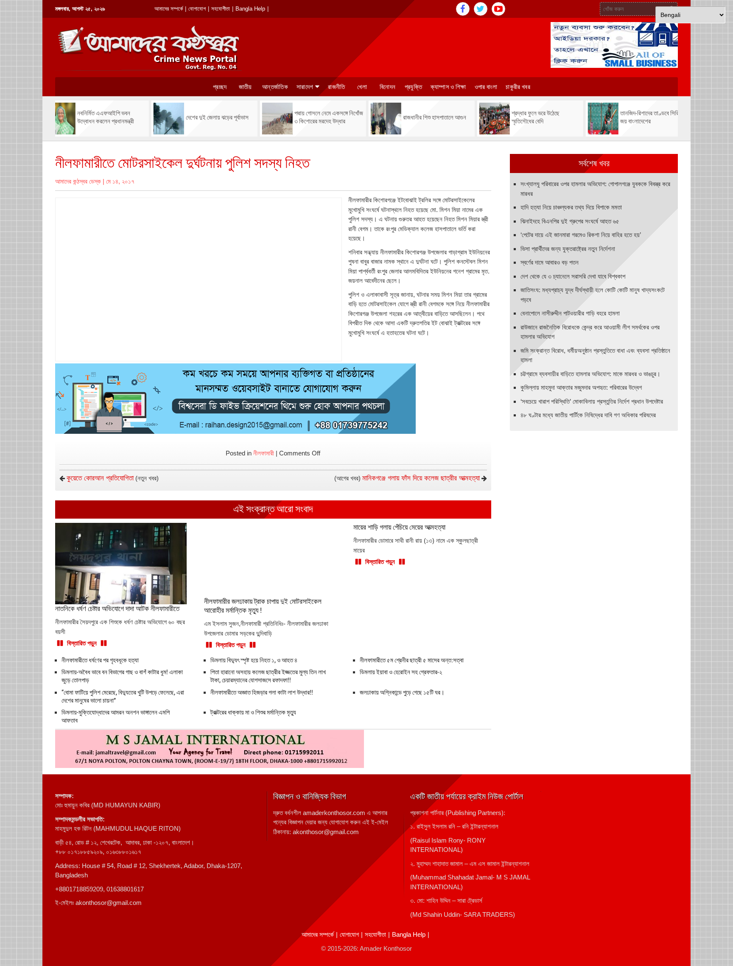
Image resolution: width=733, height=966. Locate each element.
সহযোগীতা (220, 9)
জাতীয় (245, 87)
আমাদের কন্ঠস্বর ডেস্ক (78, 181)
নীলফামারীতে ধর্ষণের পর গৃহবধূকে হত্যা (100, 660)
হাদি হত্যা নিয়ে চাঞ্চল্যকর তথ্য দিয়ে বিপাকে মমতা (571, 207)
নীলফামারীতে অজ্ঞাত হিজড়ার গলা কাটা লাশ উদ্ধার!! (261, 692)
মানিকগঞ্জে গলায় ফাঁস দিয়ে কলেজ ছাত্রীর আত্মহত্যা (421, 478)
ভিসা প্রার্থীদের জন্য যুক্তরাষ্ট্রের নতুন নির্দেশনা (567, 248)
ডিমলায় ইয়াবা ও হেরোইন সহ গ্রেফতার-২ (401, 672)
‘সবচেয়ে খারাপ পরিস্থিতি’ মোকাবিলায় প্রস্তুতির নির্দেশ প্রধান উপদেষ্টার (591, 401)
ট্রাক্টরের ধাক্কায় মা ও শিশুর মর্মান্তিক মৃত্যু (253, 712)
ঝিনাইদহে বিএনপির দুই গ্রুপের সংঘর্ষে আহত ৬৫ (569, 221)
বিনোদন (387, 87)
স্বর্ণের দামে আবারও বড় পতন (549, 262)
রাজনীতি (336, 87)
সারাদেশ (305, 87)
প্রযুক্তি (413, 87)
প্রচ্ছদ (220, 87)
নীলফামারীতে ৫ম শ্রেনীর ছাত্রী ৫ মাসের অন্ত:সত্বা (412, 660)
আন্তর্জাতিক (275, 87)
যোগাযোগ (197, 9)
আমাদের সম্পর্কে (168, 9)
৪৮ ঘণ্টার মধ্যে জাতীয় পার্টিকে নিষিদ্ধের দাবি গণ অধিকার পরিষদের (588, 415)
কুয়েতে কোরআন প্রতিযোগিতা (100, 478)
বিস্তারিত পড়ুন (82, 643)
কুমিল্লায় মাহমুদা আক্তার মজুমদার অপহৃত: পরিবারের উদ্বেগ (581, 387)
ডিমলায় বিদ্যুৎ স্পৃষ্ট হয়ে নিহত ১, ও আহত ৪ (253, 660)
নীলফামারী (263, 453)
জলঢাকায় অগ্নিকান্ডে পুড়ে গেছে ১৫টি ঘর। (402, 692)
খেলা (362, 87)
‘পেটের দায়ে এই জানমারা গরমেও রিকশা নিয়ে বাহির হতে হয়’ (580, 234)
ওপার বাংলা (486, 87)
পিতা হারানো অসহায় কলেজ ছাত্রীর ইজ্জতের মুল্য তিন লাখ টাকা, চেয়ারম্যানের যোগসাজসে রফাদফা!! (268, 676)
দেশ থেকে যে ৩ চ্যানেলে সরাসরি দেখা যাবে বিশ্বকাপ (572, 276)
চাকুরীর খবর (518, 87)
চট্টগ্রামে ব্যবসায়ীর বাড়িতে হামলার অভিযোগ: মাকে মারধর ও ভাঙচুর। (590, 373)
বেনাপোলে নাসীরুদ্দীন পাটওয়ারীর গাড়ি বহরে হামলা (570, 313)
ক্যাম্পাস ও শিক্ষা (448, 87)
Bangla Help (250, 9)
